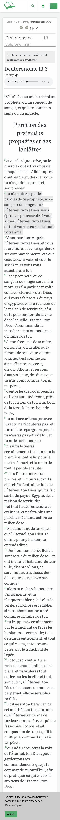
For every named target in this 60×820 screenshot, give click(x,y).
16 (5, 659)
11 (5, 505)
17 (5, 703)
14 (5, 588)
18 (5, 747)
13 (5, 549)
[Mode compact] (37, 29)
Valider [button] (11, 814)
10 (5, 472)
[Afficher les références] (32, 29)
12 (5, 527)
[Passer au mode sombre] (43, 6)
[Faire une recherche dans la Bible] (32, 6)
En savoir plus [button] (13, 805)
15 (5, 621)
